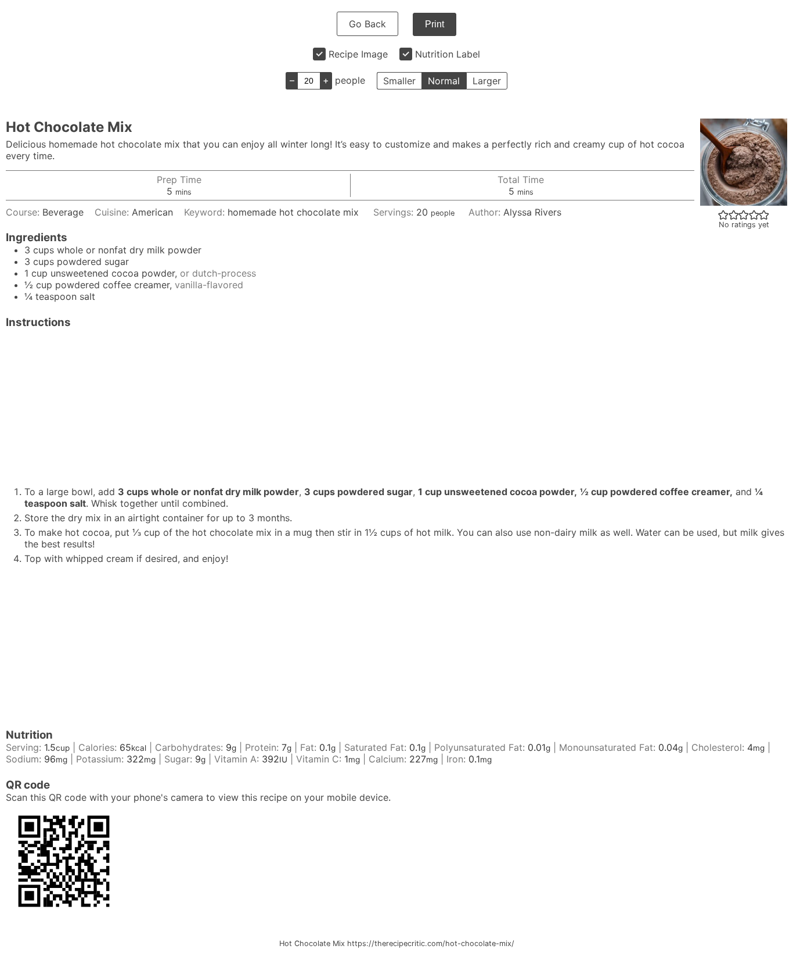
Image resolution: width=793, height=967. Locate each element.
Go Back (367, 24)
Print (434, 24)
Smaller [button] (399, 81)
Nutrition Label (447, 54)
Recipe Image (358, 54)
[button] (723, 214)
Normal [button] (444, 81)
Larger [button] (487, 81)
